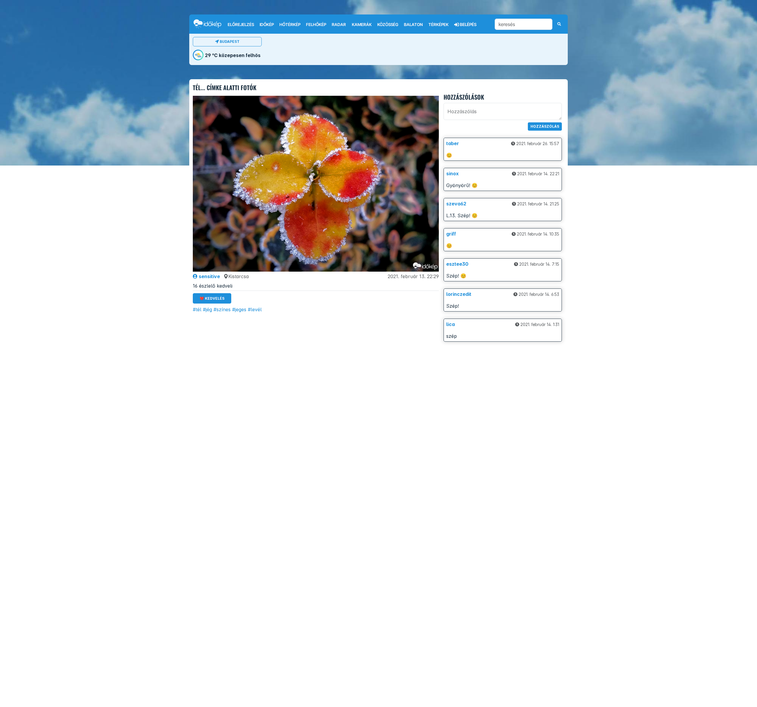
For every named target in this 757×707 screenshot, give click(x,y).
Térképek (438, 24)
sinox (452, 173)
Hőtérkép (289, 24)
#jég (207, 309)
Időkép (267, 24)
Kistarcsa (238, 276)
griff (451, 234)
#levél (255, 309)
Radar (339, 24)
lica (450, 324)
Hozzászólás (544, 126)
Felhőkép (316, 24)
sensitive (209, 276)
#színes (222, 309)
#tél (197, 309)
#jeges (239, 309)
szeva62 (456, 204)
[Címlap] (210, 24)
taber (452, 143)
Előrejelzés (241, 24)
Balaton (413, 24)
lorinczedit (458, 294)
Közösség (387, 24)
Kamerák (362, 24)
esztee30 (457, 264)
